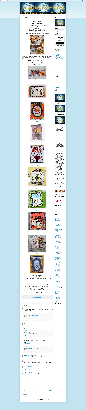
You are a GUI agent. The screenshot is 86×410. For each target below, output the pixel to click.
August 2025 (57, 230)
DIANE (56, 88)
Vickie (37, 121)
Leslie (37, 188)
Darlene (37, 83)
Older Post (50, 390)
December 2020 (57, 296)
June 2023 (57, 262)
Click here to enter (37, 297)
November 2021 (57, 285)
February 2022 (57, 281)
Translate (62, 31)
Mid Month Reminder (59, 210)
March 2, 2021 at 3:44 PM (34, 348)
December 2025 (57, 225)
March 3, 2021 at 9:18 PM (30, 366)
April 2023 (57, 264)
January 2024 (57, 253)
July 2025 (56, 231)
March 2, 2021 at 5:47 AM (30, 308)
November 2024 (57, 241)
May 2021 (56, 292)
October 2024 (57, 242)
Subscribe (60, 42)
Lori (37, 143)
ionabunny (25, 355)
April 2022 (57, 279)
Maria (37, 210)
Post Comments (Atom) (29, 394)
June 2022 (57, 276)
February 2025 (57, 237)
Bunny (25, 366)
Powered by (57, 45)
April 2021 (57, 293)
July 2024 (56, 246)
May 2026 (56, 219)
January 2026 (57, 224)
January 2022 (57, 282)
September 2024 (58, 243)
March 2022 (57, 280)
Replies (26, 330)
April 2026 (57, 220)
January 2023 (57, 268)
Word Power (58, 74)
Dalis (37, 165)
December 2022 (57, 269)
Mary (37, 233)
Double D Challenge (59, 57)
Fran (56, 89)
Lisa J (25, 308)
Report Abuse (58, 301)
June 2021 (57, 291)
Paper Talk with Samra (27, 343)
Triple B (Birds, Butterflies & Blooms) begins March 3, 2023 (60, 72)
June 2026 (57, 218)
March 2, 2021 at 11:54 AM (30, 323)
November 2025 (57, 226)
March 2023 (57, 265)
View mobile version (37, 392)
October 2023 (57, 257)
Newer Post (24, 390)
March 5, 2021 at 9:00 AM (30, 372)
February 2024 (57, 252)
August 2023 (57, 259)
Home (22, 15)
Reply (25, 320)
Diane (58, 50)
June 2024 (57, 247)
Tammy (37, 253)
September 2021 (58, 287)
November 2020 (57, 297)
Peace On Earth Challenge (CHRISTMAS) (58, 65)
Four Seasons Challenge (60, 58)
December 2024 (57, 240)
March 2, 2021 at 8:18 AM (34, 315)
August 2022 (57, 274)
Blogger (47, 399)
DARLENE (57, 87)
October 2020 (57, 298)
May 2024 (56, 248)
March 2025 (57, 236)
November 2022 (57, 270)
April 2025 (57, 235)
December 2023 (57, 254)
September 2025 (58, 229)
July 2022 (56, 275)
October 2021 (57, 286)
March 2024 (57, 251)
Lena (24, 323)
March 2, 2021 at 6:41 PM (32, 355)
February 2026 (57, 223)
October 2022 (57, 271)
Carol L (25, 372)
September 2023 (58, 258)
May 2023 (56, 263)
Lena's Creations (38, 64)
